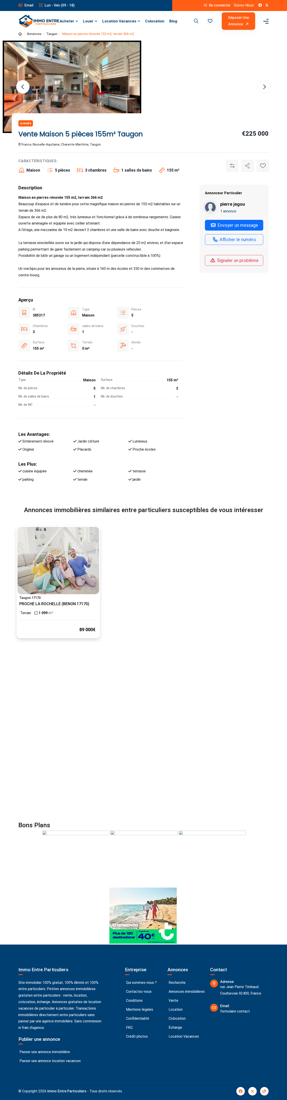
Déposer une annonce (238, 20)
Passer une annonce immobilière (44, 1052)
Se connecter (219, 5)
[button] (210, 21)
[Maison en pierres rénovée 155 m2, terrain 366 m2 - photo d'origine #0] (72, 87)
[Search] (195, 21)
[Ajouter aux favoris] (263, 166)
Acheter (67, 21)
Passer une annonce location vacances (50, 1061)
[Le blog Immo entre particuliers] (264, 1091)
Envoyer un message (237, 225)
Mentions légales (139, 1009)
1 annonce (228, 211)
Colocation (154, 21)
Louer (88, 21)
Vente (173, 1000)
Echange (175, 1027)
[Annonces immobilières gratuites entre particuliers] (20, 34)
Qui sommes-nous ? (141, 982)
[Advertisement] (143, 691)
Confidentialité (137, 1018)
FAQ (129, 1027)
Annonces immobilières (186, 991)
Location (175, 1009)
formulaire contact (235, 1011)
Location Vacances (119, 21)
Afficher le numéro (237, 239)
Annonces (34, 34)
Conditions (134, 1000)
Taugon (51, 34)
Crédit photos (136, 1036)
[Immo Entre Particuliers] (39, 21)
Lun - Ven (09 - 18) (59, 5)
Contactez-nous (138, 991)
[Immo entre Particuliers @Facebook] (260, 5)
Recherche (177, 982)
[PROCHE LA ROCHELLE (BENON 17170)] (58, 560)
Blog (173, 21)
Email (28, 5)
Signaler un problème (237, 260)
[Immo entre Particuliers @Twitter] (267, 5)
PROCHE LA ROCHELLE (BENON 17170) (54, 604)
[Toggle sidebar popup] (265, 21)
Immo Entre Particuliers (66, 1091)
